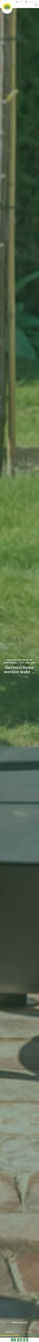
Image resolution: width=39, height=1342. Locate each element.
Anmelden (21, 1)
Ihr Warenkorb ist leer (32, 2)
